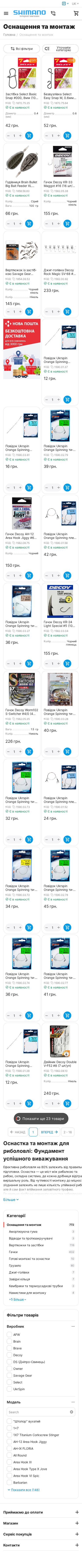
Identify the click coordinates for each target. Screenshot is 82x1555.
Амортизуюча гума (41, 1231)
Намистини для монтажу (41, 1293)
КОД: (8, 102)
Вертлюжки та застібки (41, 1245)
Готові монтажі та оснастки (41, 1259)
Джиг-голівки (41, 1272)
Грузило (41, 1265)
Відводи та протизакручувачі (41, 1238)
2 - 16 (68, 1132)
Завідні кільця (41, 1279)
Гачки (41, 1252)
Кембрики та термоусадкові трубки (41, 1286)
